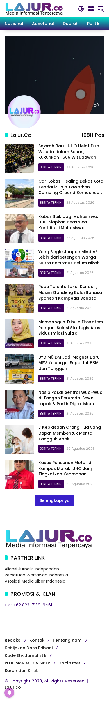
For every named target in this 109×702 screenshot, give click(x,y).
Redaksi (13, 640)
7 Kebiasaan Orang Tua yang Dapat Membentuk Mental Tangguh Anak (69, 433)
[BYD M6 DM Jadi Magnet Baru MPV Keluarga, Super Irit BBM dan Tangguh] (19, 369)
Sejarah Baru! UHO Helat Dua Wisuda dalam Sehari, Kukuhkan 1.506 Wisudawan (68, 151)
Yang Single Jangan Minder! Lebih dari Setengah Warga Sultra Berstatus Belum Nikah (69, 257)
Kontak (36, 640)
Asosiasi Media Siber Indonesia (35, 581)
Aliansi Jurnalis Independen (32, 569)
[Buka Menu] (90, 8)
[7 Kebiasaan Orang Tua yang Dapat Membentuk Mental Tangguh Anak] (19, 439)
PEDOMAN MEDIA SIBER (27, 663)
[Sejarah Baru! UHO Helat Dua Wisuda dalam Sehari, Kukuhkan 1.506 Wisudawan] (19, 158)
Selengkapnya (55, 500)
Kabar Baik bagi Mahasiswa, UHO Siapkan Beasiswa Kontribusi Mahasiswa (68, 222)
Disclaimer (69, 663)
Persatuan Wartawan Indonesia (36, 575)
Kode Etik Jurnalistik (26, 655)
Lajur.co (13, 687)
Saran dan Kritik (21, 670)
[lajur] (34, 8)
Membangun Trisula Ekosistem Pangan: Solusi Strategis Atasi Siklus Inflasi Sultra (70, 327)
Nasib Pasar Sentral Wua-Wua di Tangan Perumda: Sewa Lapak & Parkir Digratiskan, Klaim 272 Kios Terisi (70, 400)
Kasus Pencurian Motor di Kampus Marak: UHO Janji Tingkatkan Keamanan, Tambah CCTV (65, 471)
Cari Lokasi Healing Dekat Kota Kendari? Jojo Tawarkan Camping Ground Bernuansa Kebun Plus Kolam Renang (70, 189)
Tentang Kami (67, 640)
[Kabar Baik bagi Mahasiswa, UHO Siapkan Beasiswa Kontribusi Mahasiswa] (19, 228)
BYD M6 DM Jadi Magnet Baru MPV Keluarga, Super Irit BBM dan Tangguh (69, 362)
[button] (81, 8)
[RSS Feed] (96, 105)
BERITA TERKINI (51, 167)
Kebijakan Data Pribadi (29, 648)
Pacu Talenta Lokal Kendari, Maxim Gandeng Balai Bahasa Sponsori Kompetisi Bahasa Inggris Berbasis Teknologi (70, 295)
